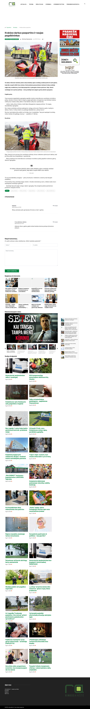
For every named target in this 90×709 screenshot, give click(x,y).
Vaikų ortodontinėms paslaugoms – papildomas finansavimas (38, 401)
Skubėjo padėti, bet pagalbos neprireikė (15, 588)
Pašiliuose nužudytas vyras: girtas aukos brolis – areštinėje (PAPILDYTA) (16, 641)
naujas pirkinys (32, 190)
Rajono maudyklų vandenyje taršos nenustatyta (15, 535)
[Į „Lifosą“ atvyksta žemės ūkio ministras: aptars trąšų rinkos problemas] (40, 577)
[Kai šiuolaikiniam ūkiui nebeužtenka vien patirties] (16, 497)
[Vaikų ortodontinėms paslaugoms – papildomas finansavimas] (40, 391)
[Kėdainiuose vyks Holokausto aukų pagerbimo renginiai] (16, 392)
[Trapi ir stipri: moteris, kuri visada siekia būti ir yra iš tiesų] (40, 445)
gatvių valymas (14, 190)
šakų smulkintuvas (50, 190)
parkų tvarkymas (40, 190)
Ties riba (31, 4)
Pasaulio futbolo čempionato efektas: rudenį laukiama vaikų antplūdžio (40, 668)
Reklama (6, 692)
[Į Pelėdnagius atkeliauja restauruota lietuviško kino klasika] (40, 630)
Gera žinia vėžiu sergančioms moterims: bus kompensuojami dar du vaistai (16, 668)
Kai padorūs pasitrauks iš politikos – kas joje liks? (38, 535)
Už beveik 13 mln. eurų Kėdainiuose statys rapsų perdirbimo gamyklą (38, 430)
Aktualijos (23, 4)
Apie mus (7, 693)
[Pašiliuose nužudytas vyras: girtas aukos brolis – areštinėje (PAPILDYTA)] (16, 630)
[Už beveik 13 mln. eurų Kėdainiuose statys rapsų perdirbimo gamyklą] (40, 418)
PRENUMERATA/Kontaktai (73, 4)
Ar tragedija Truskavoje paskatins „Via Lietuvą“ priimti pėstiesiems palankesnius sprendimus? (16, 616)
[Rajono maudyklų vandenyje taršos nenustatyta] (16, 524)
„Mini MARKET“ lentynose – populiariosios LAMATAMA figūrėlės (14, 477)
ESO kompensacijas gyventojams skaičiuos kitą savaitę (38, 377)
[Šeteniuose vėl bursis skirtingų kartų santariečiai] (16, 550)
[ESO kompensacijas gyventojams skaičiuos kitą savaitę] (40, 365)
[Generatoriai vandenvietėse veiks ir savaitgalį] (16, 365)
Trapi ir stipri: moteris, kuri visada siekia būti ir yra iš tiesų (40, 455)
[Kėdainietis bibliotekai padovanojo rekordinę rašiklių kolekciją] (40, 471)
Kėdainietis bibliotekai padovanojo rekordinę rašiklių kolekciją (39, 483)
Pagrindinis (8, 27)
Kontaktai (7, 690)
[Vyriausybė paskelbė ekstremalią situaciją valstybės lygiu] (40, 603)
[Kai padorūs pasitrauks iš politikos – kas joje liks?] (40, 524)
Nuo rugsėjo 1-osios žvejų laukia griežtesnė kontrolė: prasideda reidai (16, 430)
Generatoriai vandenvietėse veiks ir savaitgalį (15, 376)
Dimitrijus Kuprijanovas (27, 39)
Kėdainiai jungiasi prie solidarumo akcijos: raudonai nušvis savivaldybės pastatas (15, 456)
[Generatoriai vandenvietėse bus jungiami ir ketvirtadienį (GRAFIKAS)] (40, 550)
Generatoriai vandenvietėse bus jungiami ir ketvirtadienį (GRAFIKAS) (40, 562)
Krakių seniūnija (23, 190)
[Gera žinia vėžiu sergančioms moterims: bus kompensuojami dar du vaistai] (16, 656)
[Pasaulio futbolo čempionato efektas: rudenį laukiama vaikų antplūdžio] (40, 656)
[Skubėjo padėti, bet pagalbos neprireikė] (16, 577)
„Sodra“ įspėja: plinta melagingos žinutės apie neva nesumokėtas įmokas (39, 509)
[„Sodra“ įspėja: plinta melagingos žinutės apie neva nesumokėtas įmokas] (40, 497)
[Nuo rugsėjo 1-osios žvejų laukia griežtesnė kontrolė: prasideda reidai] (16, 418)
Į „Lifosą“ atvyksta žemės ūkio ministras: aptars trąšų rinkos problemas (39, 588)
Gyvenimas (48, 4)
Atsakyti (56, 205)
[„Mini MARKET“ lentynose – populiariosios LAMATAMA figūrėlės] (16, 468)
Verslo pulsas (39, 4)
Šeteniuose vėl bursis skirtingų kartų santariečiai (16, 561)
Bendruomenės (15, 39)
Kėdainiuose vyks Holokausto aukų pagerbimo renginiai (15, 403)
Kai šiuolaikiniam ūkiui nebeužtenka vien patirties (14, 508)
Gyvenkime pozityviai (59, 4)
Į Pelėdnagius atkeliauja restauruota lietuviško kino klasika (38, 641)
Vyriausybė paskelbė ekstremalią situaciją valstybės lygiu (40, 615)
